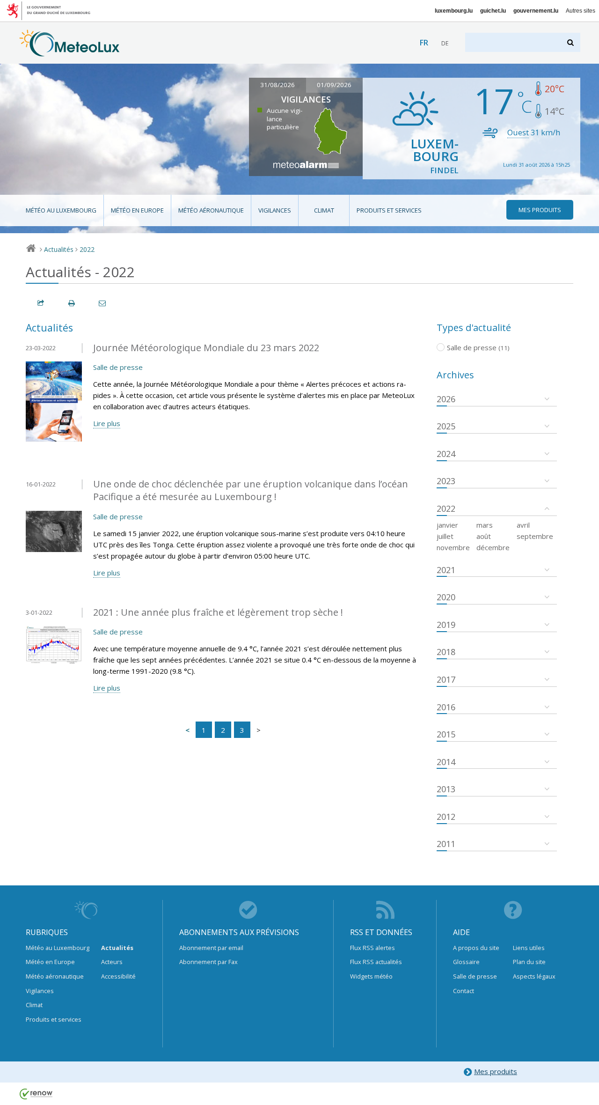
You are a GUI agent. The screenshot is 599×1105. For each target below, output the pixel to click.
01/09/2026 (334, 85)
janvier (447, 525)
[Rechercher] (571, 42)
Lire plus (106, 423)
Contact (463, 991)
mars (484, 525)
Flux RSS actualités (376, 962)
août (483, 536)
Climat (324, 210)
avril (523, 525)
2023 (446, 480)
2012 (446, 816)
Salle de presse (118, 367)
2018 (446, 651)
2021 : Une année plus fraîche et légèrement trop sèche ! (218, 612)
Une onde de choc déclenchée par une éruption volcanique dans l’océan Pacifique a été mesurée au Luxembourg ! (250, 490)
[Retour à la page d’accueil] (69, 52)
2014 (446, 761)
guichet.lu (493, 10)
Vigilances (274, 210)
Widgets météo (371, 976)
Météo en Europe (137, 210)
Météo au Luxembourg (61, 210)
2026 (446, 399)
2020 (446, 597)
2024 (446, 453)
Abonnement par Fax (208, 962)
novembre (453, 547)
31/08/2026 (277, 85)
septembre (535, 536)
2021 (446, 569)
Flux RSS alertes (372, 947)
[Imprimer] (72, 303)
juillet (445, 536)
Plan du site (529, 962)
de (444, 43)
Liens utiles (529, 947)
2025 (446, 426)
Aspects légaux (534, 976)
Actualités (58, 249)
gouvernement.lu (535, 10)
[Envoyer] (103, 303)
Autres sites (580, 10)
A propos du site (476, 947)
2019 (446, 624)
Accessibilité (118, 976)
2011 (446, 843)
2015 (446, 734)
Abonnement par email (211, 947)
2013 (446, 789)
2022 (87, 249)
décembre (493, 547)
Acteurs (112, 962)
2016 (446, 707)
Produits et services (389, 210)
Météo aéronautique (211, 210)
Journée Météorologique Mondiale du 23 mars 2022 (206, 347)
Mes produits (495, 1071)
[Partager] (41, 303)
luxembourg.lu (454, 10)
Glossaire (466, 962)
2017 (446, 679)
